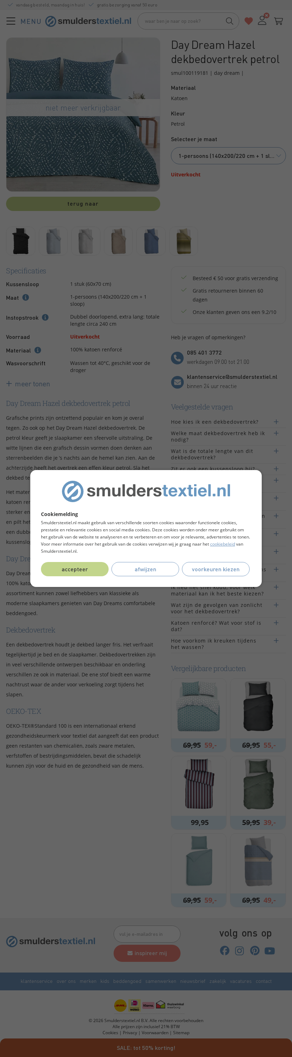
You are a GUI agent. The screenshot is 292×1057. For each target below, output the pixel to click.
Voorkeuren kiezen (216, 569)
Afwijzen (145, 569)
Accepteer (75, 569)
